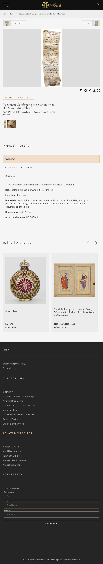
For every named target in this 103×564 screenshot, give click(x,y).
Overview (10, 158)
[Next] (96, 243)
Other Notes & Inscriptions (18, 167)
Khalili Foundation (12, 451)
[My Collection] (81, 90)
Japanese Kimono (11, 410)
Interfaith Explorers (13, 455)
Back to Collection (20, 97)
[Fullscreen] (98, 90)
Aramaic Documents (13, 400)
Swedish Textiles (11, 419)
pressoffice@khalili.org (14, 363)
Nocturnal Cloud (73, 559)
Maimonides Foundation (15, 460)
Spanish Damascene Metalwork (18, 414)
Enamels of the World (13, 423)
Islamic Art (13, 14)
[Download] (94, 90)
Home (5, 14)
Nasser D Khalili (11, 446)
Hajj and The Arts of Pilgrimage (18, 396)
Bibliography (11, 176)
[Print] (86, 90)
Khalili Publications (12, 464)
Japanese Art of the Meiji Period (19, 405)
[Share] (90, 90)
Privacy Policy (9, 368)
